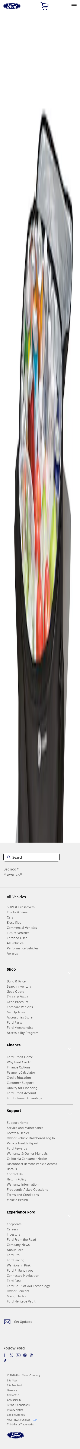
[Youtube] (18, 1355)
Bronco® (11, 869)
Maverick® (12, 874)
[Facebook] (5, 1355)
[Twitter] (11, 1355)
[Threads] (31, 1355)
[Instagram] (25, 1355)
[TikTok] (5, 1360)
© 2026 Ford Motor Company (23, 1375)
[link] (12, 1380)
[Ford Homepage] (15, 1438)
